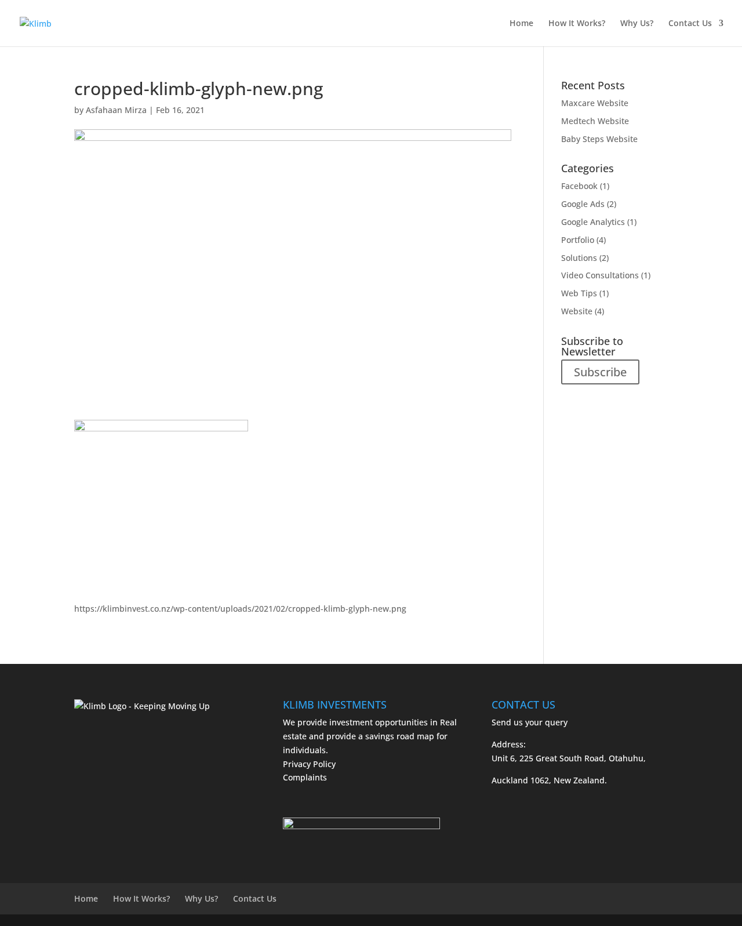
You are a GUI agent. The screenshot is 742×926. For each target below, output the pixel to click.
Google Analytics (593, 221)
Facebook (579, 185)
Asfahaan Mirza (116, 109)
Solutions (579, 257)
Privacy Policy (309, 763)
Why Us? (636, 23)
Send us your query (530, 722)
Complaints (305, 777)
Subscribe (600, 372)
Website (576, 311)
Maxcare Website (594, 102)
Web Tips (579, 293)
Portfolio (577, 239)
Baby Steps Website (599, 138)
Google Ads (583, 203)
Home (521, 23)
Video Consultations (600, 275)
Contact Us (690, 23)
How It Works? (576, 23)
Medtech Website (595, 120)
